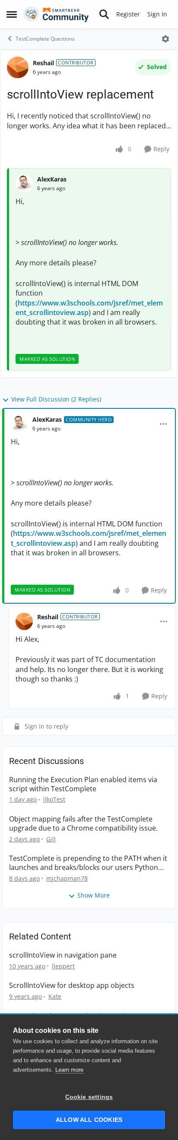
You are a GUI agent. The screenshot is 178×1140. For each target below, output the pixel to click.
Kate (54, 996)
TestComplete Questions (45, 38)
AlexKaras (52, 179)
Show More (93, 895)
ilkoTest (54, 799)
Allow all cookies (89, 1120)
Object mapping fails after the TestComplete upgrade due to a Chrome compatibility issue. (83, 824)
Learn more (69, 1070)
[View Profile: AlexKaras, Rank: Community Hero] (19, 424)
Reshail (43, 63)
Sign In (157, 14)
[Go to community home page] (56, 14)
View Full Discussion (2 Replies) (56, 399)
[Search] (104, 14)
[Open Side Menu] (11, 14)
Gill (51, 839)
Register (128, 14)
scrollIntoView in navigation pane (63, 955)
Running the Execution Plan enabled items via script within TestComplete (83, 784)
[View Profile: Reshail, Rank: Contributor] (18, 67)
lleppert (63, 966)
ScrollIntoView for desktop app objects (71, 985)
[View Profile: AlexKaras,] (24, 183)
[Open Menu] (165, 39)
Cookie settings (89, 1097)
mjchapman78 (67, 878)
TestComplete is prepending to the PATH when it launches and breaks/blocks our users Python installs (88, 863)
